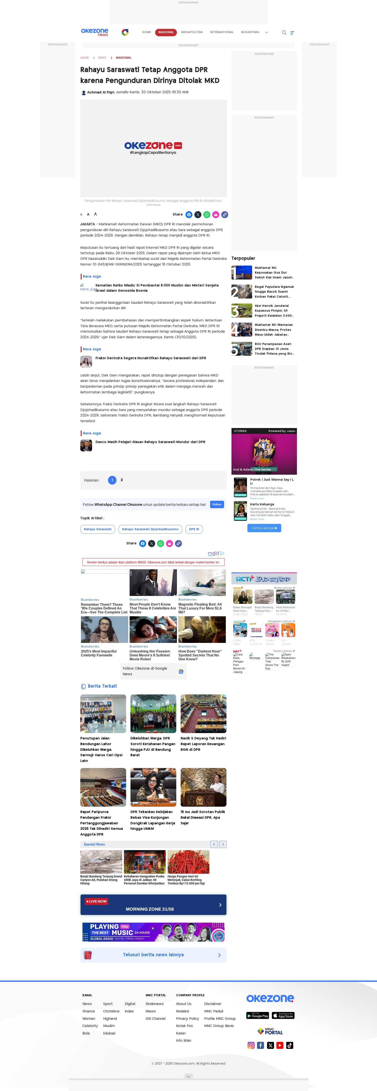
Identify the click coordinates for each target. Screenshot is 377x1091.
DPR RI (194, 529)
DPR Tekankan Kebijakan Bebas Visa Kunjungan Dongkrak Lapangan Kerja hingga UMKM (152, 820)
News (87, 1004)
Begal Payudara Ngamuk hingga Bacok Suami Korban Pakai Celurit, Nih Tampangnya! (274, 292)
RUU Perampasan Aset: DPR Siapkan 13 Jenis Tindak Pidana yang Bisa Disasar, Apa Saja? (274, 349)
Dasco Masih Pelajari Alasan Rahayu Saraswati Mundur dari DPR (150, 442)
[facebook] (260, 1045)
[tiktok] (289, 1045)
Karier (181, 1033)
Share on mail (215, 215)
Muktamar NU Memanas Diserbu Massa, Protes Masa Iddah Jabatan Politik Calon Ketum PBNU (274, 330)
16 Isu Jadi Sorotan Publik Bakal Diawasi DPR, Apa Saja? (203, 817)
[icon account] (83, 92)
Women (88, 1018)
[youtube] (280, 1045)
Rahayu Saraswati (97, 529)
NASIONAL (123, 57)
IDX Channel (156, 1018)
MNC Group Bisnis (219, 1026)
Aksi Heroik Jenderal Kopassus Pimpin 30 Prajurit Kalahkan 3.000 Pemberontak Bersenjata (273, 311)
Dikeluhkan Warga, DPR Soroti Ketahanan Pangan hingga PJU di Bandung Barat (152, 747)
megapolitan (192, 32)
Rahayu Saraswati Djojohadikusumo (150, 529)
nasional (166, 32)
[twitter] (270, 1045)
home (146, 32)
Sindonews (155, 1004)
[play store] (257, 1015)
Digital (130, 1004)
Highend (110, 1018)
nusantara (250, 32)
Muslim (109, 1026)
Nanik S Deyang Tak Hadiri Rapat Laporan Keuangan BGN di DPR (203, 744)
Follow (217, 504)
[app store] (283, 1015)
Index (129, 1011)
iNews (151, 1011)
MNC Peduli (213, 1011)
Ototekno (111, 1011)
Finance (88, 1011)
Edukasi (109, 1033)
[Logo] (125, 32)
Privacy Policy (187, 1018)
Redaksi (182, 1011)
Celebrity (90, 1026)
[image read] (86, 289)
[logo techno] (94, 32)
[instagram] (251, 1045)
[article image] (241, 273)
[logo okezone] (270, 998)
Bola (86, 1033)
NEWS (102, 57)
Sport (108, 1004)
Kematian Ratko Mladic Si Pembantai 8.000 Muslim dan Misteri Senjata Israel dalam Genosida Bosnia (157, 288)
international (222, 32)
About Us (183, 1004)
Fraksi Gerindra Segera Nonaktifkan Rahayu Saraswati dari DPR (151, 358)
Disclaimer (212, 1004)
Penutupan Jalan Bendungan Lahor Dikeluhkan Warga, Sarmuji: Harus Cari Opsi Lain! (101, 749)
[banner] (153, 931)
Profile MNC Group (220, 1018)
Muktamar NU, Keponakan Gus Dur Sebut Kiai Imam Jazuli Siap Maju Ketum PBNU (273, 273)
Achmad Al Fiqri (100, 92)
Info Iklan (183, 1040)
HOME (84, 57)
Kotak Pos (184, 1026)
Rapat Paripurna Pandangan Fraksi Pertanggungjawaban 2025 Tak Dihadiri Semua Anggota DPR (101, 823)
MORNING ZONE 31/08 (150, 909)
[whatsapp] (207, 215)
